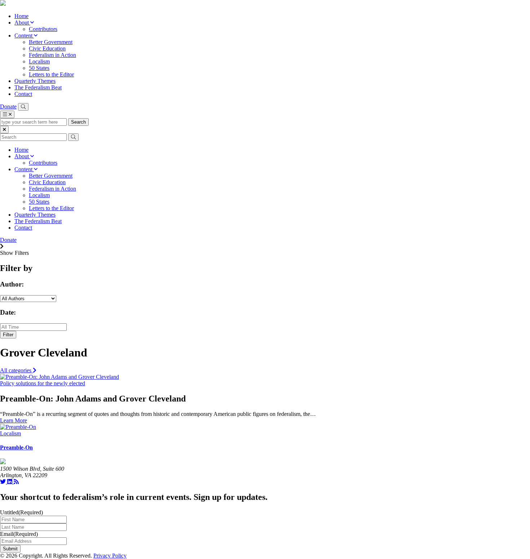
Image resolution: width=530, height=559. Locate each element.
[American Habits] (3, 4)
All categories (16, 370)
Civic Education (47, 48)
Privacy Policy (110, 556)
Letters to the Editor (51, 74)
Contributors (43, 29)
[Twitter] (3, 482)
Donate (8, 106)
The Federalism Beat (38, 87)
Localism (39, 61)
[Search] (23, 107)
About (22, 22)
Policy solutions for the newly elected (42, 383)
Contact (23, 94)
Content (24, 35)
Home (21, 16)
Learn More (13, 420)
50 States (39, 68)
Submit (10, 548)
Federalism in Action (52, 55)
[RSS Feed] (16, 482)
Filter (8, 334)
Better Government (50, 42)
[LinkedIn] (10, 482)
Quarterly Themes (35, 81)
